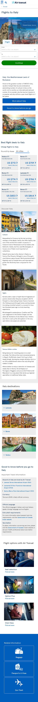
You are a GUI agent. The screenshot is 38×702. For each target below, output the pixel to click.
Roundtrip (5, 151)
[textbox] (19, 49)
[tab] (19, 400)
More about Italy (19, 101)
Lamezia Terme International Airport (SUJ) (17, 482)
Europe (5, 6)
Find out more (9, 572)
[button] (7, 42)
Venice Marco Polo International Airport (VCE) (19, 491)
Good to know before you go (19, 108)
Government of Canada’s (16, 528)
